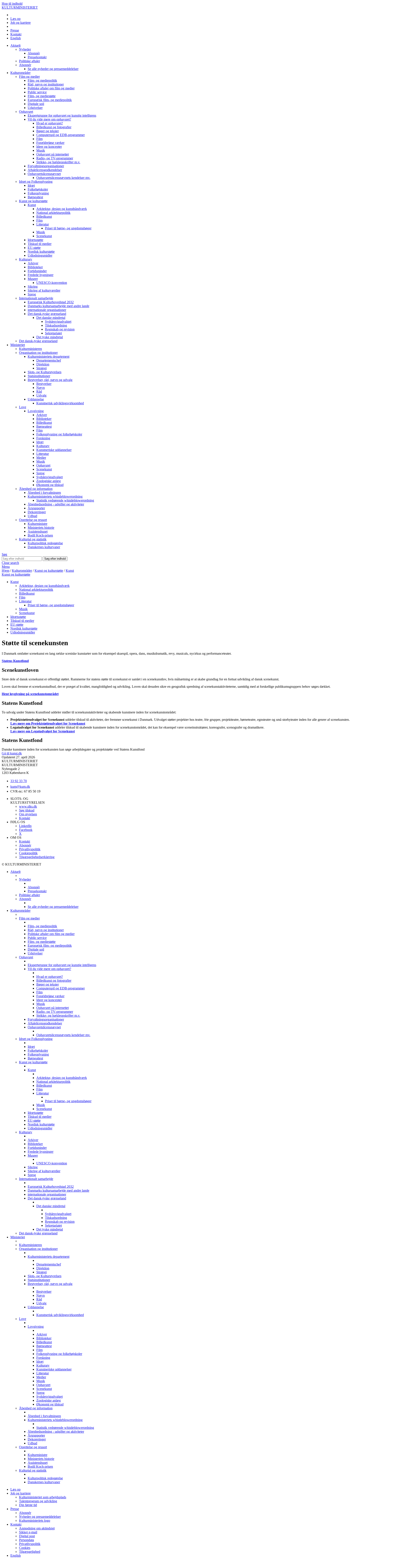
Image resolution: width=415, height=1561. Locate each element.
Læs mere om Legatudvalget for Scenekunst (42, 731)
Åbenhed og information (36, 489)
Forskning (43, 438)
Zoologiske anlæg (48, 481)
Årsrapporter (36, 508)
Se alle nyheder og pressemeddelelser (53, 69)
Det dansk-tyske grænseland (47, 314)
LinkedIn (25, 826)
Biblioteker (35, 267)
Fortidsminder (37, 271)
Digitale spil (36, 104)
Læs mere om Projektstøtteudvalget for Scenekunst (47, 723)
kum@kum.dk (20, 786)
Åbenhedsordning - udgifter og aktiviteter (56, 504)
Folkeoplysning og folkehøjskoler (59, 434)
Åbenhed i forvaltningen (44, 492)
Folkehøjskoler (38, 189)
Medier (41, 457)
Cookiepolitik (28, 853)
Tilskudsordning (56, 325)
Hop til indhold (12, 3)
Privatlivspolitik (29, 849)
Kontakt (15, 34)
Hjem (5, 570)
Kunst (32, 205)
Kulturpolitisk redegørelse (45, 543)
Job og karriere (20, 22)
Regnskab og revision (60, 329)
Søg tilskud (26, 810)
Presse (14, 30)
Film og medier (29, 76)
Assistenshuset (38, 531)
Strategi (41, 368)
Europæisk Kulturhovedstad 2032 (51, 302)
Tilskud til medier (39, 244)
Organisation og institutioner (38, 352)
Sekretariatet (53, 333)
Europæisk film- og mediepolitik (50, 100)
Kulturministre (37, 524)
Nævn (40, 387)
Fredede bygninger (40, 275)
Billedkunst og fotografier (53, 127)
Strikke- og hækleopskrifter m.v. (58, 162)
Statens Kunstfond (15, 661)
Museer (33, 279)
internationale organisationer (47, 310)
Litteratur (42, 224)
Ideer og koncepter (49, 146)
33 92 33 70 (18, 781)
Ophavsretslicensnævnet (44, 174)
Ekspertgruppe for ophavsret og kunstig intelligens (62, 115)
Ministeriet (17, 345)
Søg (4, 554)
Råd (39, 391)
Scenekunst (44, 236)
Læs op (15, 19)
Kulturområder (20, 73)
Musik (40, 150)
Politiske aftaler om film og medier (51, 88)
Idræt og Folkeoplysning (36, 181)
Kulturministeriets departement (48, 356)
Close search (10, 563)
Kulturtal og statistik (32, 539)
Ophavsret (26, 111)
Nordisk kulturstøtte (41, 251)
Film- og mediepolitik (42, 80)
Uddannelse (36, 399)
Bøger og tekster (47, 131)
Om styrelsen (28, 814)
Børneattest (35, 197)
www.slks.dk (28, 806)
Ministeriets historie (41, 527)
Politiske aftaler (29, 61)
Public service (37, 92)
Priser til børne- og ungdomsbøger (68, 228)
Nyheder (25, 49)
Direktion (42, 364)
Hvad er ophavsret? (49, 123)
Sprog (32, 294)
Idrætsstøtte (35, 240)
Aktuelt (15, 45)
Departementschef (48, 360)
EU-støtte (34, 247)
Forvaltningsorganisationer (46, 166)
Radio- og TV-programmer (54, 158)
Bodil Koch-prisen (40, 535)
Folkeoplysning (38, 193)
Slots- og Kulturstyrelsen (44, 372)
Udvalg (41, 395)
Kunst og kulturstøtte (33, 201)
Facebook (25, 830)
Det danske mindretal (50, 317)
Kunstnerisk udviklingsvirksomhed (60, 403)
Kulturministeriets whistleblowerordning (55, 496)
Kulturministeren (30, 349)
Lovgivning (36, 411)
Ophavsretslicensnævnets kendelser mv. (63, 177)
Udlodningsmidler (40, 255)
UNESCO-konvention (51, 282)
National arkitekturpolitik (53, 212)
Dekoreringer (37, 512)
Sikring (33, 286)
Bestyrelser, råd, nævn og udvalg (50, 380)
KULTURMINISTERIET (20, 7)
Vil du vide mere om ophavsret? (49, 119)
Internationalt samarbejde (36, 298)
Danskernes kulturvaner (44, 547)
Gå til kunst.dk (12, 753)
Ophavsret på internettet (52, 154)
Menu (6, 567)
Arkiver (33, 263)
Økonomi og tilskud (50, 485)
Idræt (31, 185)
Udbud (32, 516)
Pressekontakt (37, 57)
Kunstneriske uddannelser (54, 450)
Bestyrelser (43, 384)
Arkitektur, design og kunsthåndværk (61, 209)
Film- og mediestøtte (42, 96)
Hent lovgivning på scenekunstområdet (30, 694)
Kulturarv (25, 259)
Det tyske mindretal (49, 337)
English (15, 38)
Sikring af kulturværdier (44, 290)
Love (22, 407)
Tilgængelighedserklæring (36, 857)
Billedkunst (44, 216)
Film (39, 139)
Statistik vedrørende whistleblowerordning (65, 500)
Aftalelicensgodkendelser (45, 170)
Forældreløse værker (50, 143)
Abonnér (34, 53)
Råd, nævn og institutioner (46, 84)
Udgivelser (35, 108)
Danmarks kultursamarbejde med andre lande (58, 306)
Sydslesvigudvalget (58, 321)
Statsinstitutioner (39, 376)
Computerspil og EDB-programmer (60, 135)
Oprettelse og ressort (33, 520)
